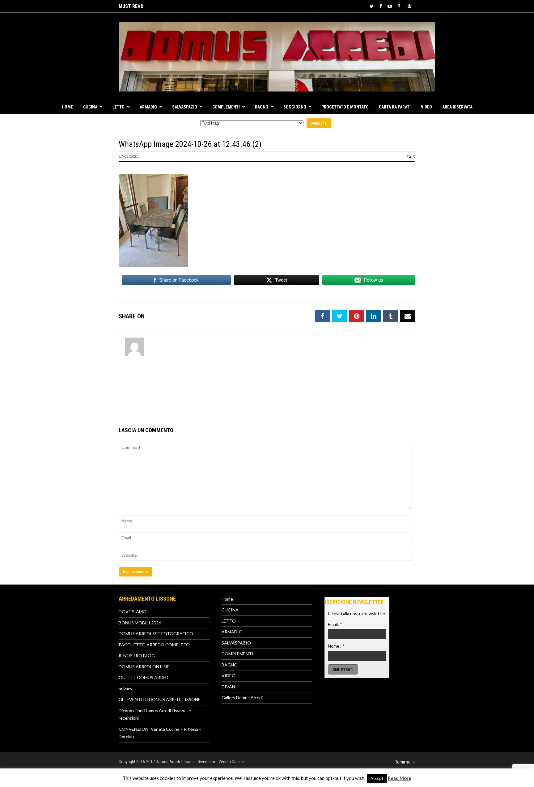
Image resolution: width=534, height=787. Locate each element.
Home (67, 106)
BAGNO (261, 106)
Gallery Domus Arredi (242, 697)
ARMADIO (148, 106)
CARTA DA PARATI (395, 106)
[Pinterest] (409, 6)
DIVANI (229, 686)
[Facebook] (381, 6)
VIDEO (426, 106)
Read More (399, 778)
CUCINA (90, 106)
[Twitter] (372, 6)
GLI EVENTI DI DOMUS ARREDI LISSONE (160, 699)
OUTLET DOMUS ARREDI (144, 677)
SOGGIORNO (294, 106)
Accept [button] (377, 778)
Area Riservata (457, 106)
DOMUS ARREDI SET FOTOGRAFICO (156, 633)
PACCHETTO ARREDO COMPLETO (154, 644)
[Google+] (400, 6)
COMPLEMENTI (226, 106)
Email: (335, 624)
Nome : (336, 646)
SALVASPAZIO (184, 106)
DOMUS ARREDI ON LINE (144, 666)
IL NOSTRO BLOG (137, 655)
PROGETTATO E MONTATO (345, 106)
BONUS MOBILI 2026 (140, 622)
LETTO (118, 106)
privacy (125, 688)
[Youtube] (390, 6)
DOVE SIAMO (132, 611)
